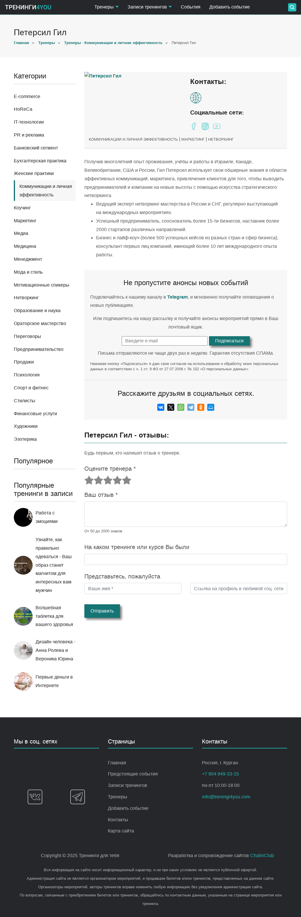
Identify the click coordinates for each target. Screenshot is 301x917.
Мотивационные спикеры (41, 285)
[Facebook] (193, 126)
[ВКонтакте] (160, 407)
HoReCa (23, 109)
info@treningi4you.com (226, 797)
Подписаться (229, 341)
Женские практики (34, 173)
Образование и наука (37, 310)
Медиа (21, 233)
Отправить (102, 611)
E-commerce (27, 96)
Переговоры (27, 336)
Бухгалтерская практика (40, 161)
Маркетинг (25, 221)
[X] (170, 407)
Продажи (24, 362)
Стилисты (24, 401)
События (190, 7)
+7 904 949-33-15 (220, 774)
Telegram (177, 297)
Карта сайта (121, 831)
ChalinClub (262, 855)
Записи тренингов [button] (147, 7)
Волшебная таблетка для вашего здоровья (54, 616)
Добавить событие (229, 7)
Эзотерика (25, 439)
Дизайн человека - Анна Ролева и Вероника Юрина (55, 650)
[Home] (28, 7)
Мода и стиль (28, 272)
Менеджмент (28, 259)
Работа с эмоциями (47, 517)
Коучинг (22, 208)
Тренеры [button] (104, 7)
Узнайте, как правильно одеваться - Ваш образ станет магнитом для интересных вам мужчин (54, 564)
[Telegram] (190, 407)
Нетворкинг (26, 298)
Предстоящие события (133, 774)
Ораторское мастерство (40, 323)
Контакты (118, 820)
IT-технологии (29, 122)
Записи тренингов (127, 785)
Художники (26, 426)
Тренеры (117, 797)
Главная (117, 763)
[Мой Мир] (210, 407)
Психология (27, 375)
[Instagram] (205, 126)
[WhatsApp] (180, 407)
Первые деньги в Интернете (54, 681)
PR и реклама (29, 135)
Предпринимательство (38, 349)
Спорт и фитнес (31, 388)
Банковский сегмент (36, 148)
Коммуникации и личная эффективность (133, 139)
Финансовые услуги (35, 413)
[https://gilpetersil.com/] (197, 97)
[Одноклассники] (200, 407)
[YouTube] (216, 126)
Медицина (25, 246)
